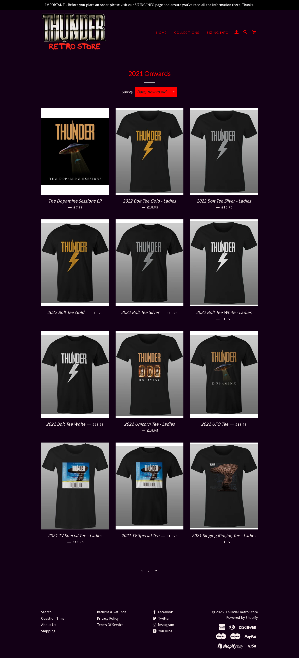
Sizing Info (218, 32)
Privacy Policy (108, 618)
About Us (48, 625)
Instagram (165, 625)
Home (161, 32)
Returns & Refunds (111, 612)
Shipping (48, 631)
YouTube (164, 631)
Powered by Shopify (242, 618)
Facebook (165, 612)
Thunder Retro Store (241, 612)
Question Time (52, 618)
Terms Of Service (110, 625)
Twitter (163, 618)
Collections (186, 32)
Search (46, 612)
